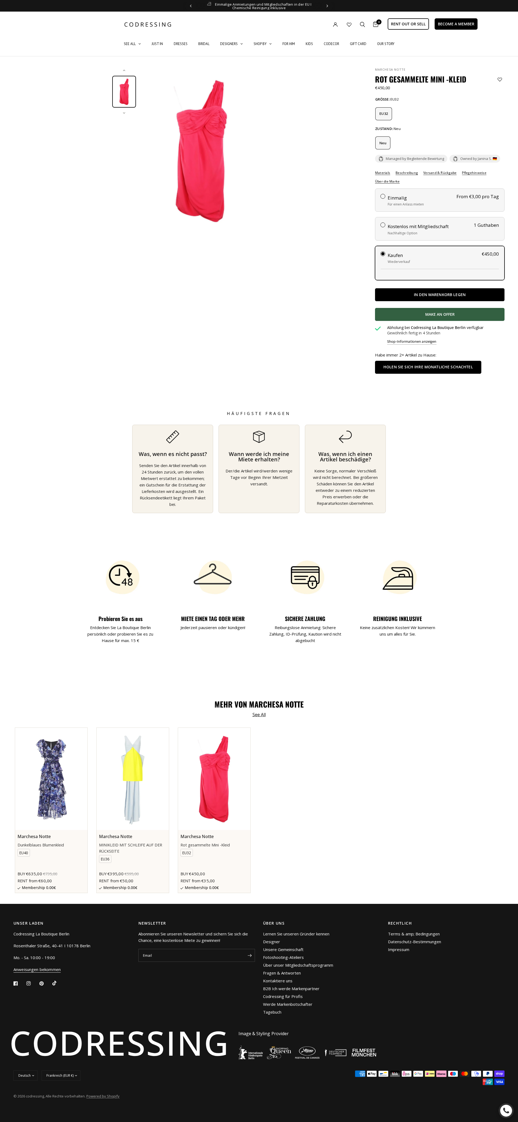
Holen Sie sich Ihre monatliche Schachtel (428, 366)
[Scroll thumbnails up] (124, 70)
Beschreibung (407, 172)
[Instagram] (32, 983)
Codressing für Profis (283, 996)
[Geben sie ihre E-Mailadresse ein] (249, 955)
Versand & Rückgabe (439, 172)
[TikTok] (58, 983)
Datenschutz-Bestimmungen (414, 941)
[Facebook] (19, 983)
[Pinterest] (45, 983)
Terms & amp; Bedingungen (414, 933)
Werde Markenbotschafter (287, 1004)
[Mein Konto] (324, 24)
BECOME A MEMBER (456, 23)
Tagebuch (272, 1012)
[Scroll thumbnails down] (124, 113)
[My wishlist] (349, 24)
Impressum (398, 949)
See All (259, 715)
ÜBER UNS (274, 923)
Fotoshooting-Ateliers (283, 957)
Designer (271, 941)
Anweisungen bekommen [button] (37, 969)
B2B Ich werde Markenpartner (291, 988)
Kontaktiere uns (277, 980)
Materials (382, 172)
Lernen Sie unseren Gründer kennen (296, 933)
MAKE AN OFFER (460, 316)
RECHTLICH (400, 923)
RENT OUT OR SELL (408, 23)
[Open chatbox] (506, 1110)
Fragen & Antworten (282, 973)
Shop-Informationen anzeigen (412, 341)
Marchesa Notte (390, 69)
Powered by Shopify (103, 1096)
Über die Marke (387, 181)
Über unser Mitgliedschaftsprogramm (298, 965)
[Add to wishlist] (500, 79)
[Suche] (362, 24)
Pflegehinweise (474, 172)
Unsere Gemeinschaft (283, 949)
